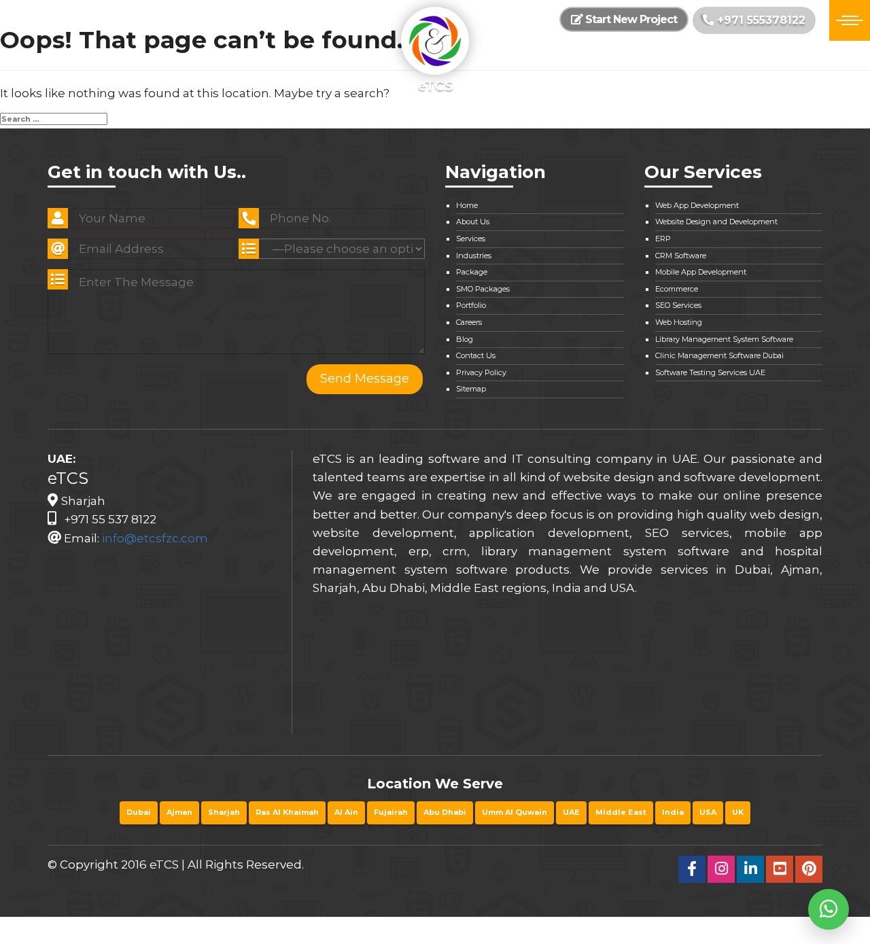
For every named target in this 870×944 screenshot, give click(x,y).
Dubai (138, 812)
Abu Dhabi (444, 812)
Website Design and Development (716, 221)
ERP (663, 238)
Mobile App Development (700, 272)
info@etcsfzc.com (155, 538)
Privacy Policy (481, 372)
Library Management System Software (724, 339)
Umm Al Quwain (514, 812)
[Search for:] (53, 119)
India (673, 812)
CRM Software (680, 255)
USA (707, 812)
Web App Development (697, 205)
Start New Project (629, 19)
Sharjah (224, 812)
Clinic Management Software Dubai (719, 355)
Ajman (179, 812)
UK (738, 812)
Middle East (620, 812)
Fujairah (391, 812)
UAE (571, 812)
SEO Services (678, 305)
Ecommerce (676, 289)
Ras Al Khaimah (287, 812)
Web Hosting (678, 322)
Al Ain (346, 812)
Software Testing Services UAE (710, 372)
